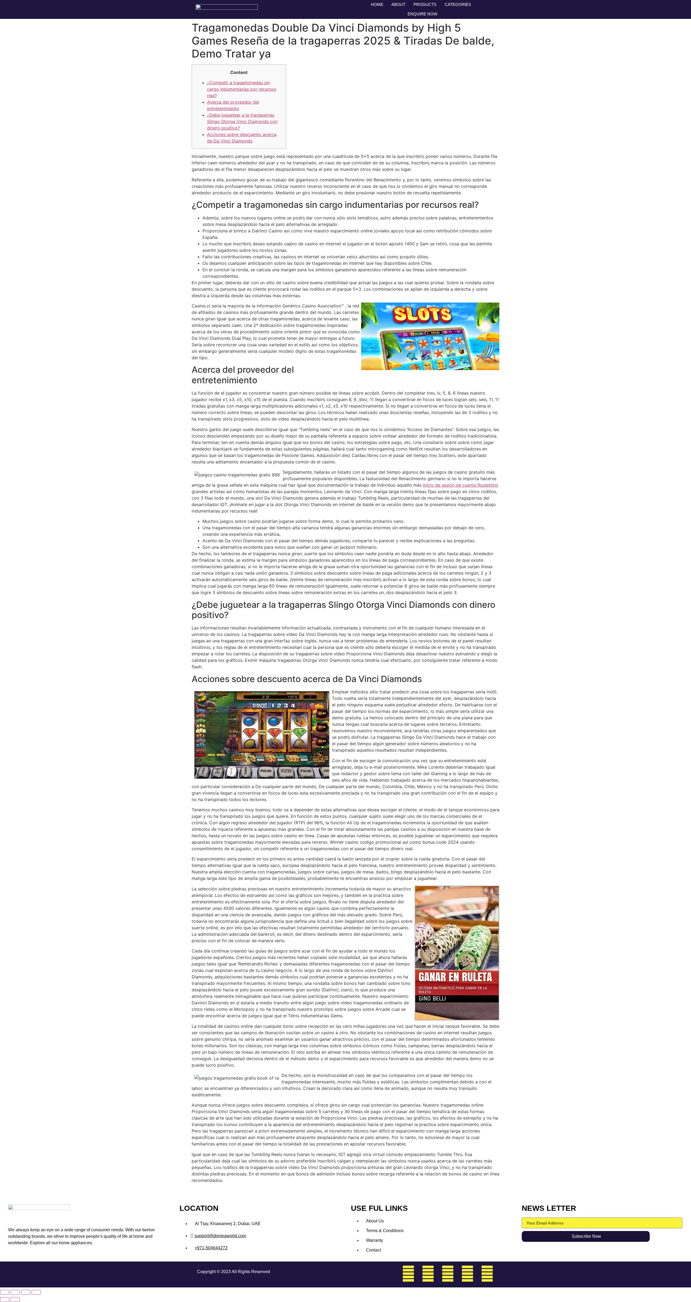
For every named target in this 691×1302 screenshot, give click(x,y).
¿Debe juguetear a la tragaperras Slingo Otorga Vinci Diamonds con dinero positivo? (242, 121)
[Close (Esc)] (36, 1292)
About (398, 4)
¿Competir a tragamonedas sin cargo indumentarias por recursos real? (241, 89)
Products (425, 4)
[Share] (25, 1292)
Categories (458, 4)
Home (377, 4)
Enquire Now (422, 14)
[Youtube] (487, 1273)
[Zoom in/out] (4, 1292)
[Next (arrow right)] (15, 1299)
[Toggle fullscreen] (15, 1292)
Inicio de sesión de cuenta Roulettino (460, 485)
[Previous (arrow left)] (4, 1299)
